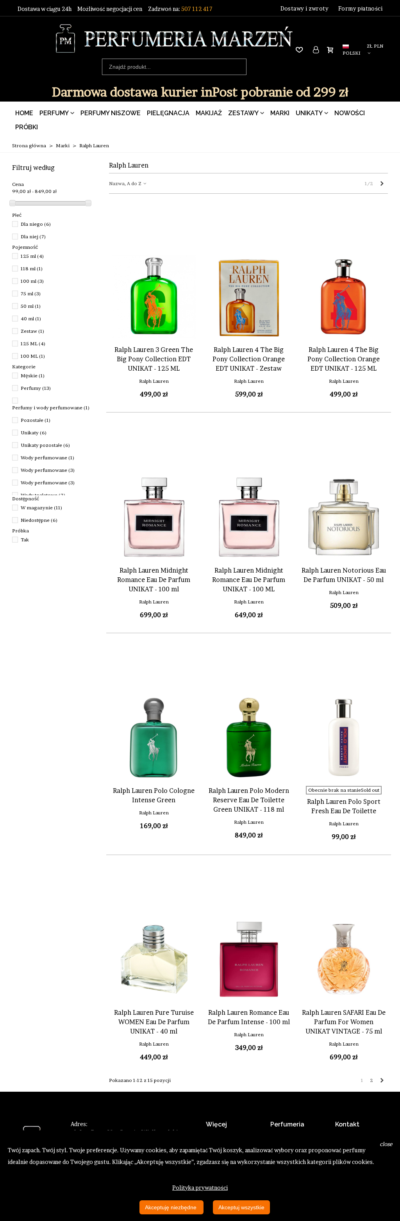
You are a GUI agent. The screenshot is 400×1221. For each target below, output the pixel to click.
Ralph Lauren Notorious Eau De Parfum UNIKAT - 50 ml (344, 575)
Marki (279, 113)
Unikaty (309, 113)
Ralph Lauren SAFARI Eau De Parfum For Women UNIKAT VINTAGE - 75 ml (344, 1022)
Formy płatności (360, 8)
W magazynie (41, 508)
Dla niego (36, 224)
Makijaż (209, 113)
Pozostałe (36, 420)
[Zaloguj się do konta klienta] (316, 50)
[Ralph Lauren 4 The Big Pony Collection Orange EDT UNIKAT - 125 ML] (343, 296)
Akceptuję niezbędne (171, 1207)
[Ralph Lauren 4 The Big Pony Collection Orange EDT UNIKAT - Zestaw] (248, 296)
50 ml (31, 306)
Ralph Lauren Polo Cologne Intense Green (154, 795)
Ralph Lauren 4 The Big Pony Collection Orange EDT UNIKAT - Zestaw (248, 359)
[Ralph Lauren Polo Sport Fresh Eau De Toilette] (343, 737)
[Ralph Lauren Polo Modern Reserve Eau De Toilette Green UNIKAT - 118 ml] (248, 737)
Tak (25, 540)
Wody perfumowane (48, 458)
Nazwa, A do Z (126, 183)
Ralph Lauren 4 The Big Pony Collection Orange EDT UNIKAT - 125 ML (343, 359)
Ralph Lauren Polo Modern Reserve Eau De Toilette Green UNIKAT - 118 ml (249, 800)
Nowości (349, 113)
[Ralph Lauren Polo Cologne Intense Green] (153, 737)
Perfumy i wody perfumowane (51, 408)
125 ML (33, 343)
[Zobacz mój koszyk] (331, 49)
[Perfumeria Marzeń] (174, 38)
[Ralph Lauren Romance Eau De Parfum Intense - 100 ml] (248, 959)
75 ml (31, 293)
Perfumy (54, 113)
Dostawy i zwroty (304, 8)
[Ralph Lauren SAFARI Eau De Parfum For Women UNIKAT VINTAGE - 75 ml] (343, 959)
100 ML (33, 356)
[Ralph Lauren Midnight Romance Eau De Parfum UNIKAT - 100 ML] (248, 517)
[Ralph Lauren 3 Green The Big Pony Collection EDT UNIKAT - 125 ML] (153, 296)
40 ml (31, 318)
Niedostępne (39, 520)
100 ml (32, 281)
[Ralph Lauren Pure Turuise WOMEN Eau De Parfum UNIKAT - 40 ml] (153, 959)
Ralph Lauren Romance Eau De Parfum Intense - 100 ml (249, 1017)
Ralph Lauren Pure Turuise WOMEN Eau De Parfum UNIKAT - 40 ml (154, 1022)
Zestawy (243, 113)
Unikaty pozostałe (45, 445)
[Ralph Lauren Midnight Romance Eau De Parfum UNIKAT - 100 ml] (153, 517)
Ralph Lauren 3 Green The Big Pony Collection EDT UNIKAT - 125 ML (153, 359)
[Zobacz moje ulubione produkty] (301, 50)
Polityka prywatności (200, 1187)
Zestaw (33, 331)
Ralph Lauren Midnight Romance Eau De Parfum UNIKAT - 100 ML (248, 579)
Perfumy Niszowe (110, 113)
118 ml (32, 268)
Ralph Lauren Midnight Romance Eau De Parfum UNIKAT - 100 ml (153, 579)
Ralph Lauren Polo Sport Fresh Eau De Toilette (343, 806)
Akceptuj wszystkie (241, 1207)
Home (24, 113)
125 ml (32, 256)
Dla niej (33, 236)
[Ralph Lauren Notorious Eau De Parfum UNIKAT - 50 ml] (343, 517)
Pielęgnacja (168, 113)
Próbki (26, 127)
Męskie (33, 375)
